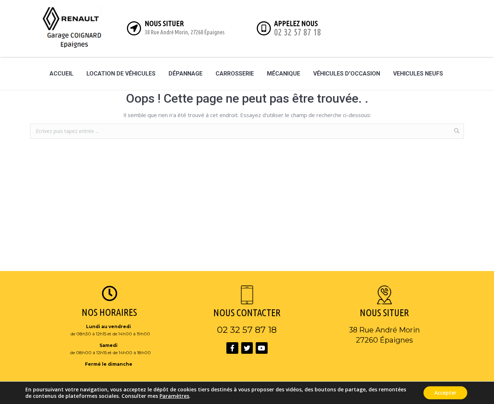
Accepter (445, 392)
